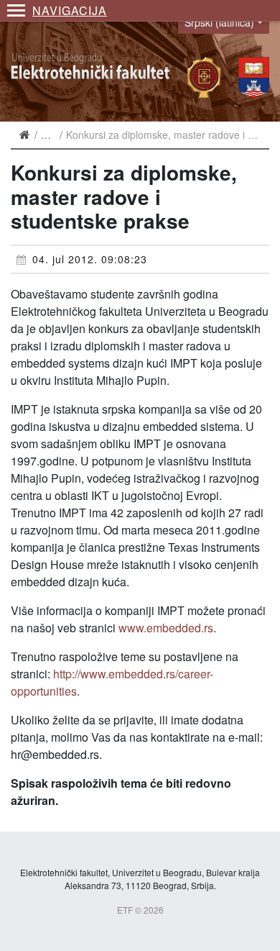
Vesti (51, 134)
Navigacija (69, 10)
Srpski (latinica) (219, 22)
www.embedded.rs (165, 627)
